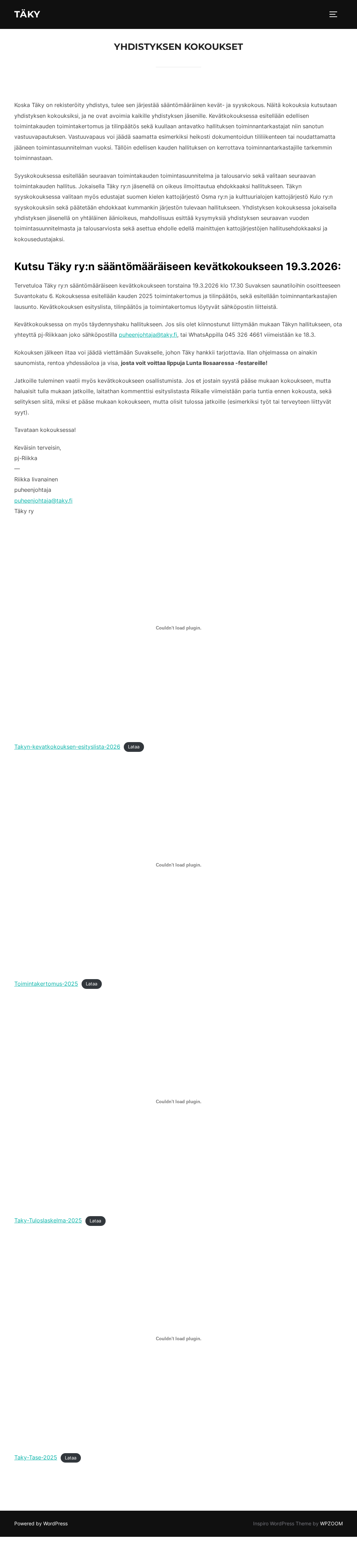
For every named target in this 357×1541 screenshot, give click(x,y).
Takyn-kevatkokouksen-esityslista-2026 (67, 746)
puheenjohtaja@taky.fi (148, 334)
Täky (27, 14)
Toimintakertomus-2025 (46, 983)
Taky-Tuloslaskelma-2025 (48, 1220)
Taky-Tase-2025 (35, 1457)
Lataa (133, 747)
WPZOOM (331, 1523)
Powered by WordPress (41, 1523)
